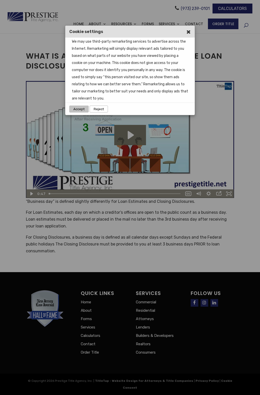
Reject (99, 109)
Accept (79, 109)
